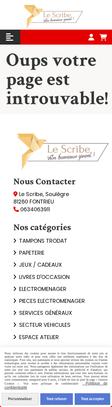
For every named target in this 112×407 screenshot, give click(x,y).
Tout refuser (56, 399)
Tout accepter (92, 399)
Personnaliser (20, 399)
